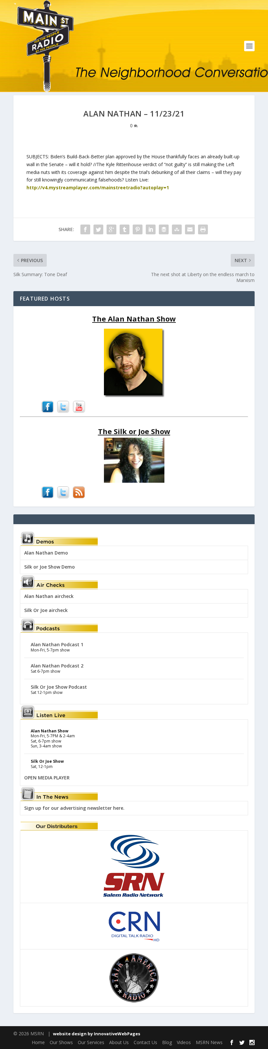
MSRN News (209, 1042)
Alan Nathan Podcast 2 (57, 666)
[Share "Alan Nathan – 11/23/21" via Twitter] (98, 229)
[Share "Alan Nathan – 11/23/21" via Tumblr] (124, 229)
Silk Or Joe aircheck (46, 610)
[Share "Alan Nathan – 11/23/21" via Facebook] (85, 229)
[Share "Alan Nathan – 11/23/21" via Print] (202, 229)
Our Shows (61, 1042)
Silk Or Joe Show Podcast (59, 687)
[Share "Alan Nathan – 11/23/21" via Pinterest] (137, 229)
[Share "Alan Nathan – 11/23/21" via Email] (189, 229)
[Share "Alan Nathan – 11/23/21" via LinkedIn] (150, 229)
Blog (167, 1042)
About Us (119, 1042)
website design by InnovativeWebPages (96, 1034)
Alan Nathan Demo (46, 553)
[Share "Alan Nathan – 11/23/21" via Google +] (111, 229)
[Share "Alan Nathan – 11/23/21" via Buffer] (163, 229)
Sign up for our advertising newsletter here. (74, 808)
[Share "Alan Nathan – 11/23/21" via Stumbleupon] (176, 229)
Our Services (91, 1042)
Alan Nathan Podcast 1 (57, 644)
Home (38, 1042)
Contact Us (145, 1042)
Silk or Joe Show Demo (49, 567)
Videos (184, 1042)
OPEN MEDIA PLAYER (47, 778)
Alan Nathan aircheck (49, 596)
